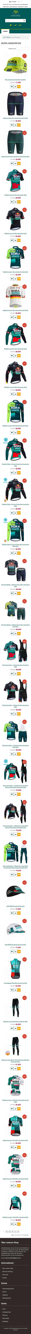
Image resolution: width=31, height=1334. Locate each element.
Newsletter (5, 1321)
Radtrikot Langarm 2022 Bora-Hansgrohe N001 (16, 1217)
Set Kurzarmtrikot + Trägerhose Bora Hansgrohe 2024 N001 (15, 746)
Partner (4, 1292)
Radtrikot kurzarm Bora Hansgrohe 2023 (15, 195)
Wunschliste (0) (13, 6)
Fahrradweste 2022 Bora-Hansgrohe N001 (15, 983)
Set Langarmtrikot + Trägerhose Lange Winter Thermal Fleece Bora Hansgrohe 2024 (15, 826)
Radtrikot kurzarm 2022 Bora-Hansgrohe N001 (15, 1140)
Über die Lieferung (7, 1271)
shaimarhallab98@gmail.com (13, 1258)
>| (18, 1231)
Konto (4, 1309)
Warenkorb (21, 6)
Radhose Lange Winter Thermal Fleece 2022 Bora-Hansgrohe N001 (16, 1061)
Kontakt (4, 1278)
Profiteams (8, 37)
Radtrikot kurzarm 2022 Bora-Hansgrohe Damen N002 (15, 1101)
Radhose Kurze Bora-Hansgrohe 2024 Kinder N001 (15, 156)
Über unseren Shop (7, 1268)
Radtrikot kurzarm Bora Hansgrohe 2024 (15, 233)
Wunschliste (5, 1318)
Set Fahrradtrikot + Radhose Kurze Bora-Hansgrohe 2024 (15, 585)
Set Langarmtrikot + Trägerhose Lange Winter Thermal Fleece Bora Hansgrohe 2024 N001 (15, 867)
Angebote (5, 1295)
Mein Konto (6, 6)
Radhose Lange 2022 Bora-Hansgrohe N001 (15, 1021)
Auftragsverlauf (6, 1312)
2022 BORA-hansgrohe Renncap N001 (15, 944)
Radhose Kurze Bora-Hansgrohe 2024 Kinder (15, 118)
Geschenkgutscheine (8, 1288)
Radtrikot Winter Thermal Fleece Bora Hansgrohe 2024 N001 (15, 545)
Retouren (5, 1315)
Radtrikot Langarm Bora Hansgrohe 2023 (15, 349)
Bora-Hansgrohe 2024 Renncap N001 (15, 79)
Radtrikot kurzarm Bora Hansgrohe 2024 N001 (15, 272)
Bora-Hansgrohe (16, 37)
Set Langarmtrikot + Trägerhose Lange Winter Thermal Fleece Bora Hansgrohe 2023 (15, 786)
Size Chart (5, 1274)
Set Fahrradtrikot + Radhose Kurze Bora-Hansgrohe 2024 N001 (15, 625)
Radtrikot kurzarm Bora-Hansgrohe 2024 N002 (15, 310)
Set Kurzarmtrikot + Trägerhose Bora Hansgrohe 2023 (15, 666)
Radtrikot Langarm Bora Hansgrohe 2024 (15, 387)
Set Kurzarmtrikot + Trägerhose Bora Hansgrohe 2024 (15, 706)
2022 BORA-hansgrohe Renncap (16, 906)
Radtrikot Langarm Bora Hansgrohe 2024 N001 (15, 425)
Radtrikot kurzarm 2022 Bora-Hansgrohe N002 (15, 1179)
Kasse (26, 6)
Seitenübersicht (6, 1298)
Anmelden (13, 1)
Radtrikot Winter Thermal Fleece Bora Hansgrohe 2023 (15, 465)
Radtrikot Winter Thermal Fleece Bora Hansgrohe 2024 (15, 505)
